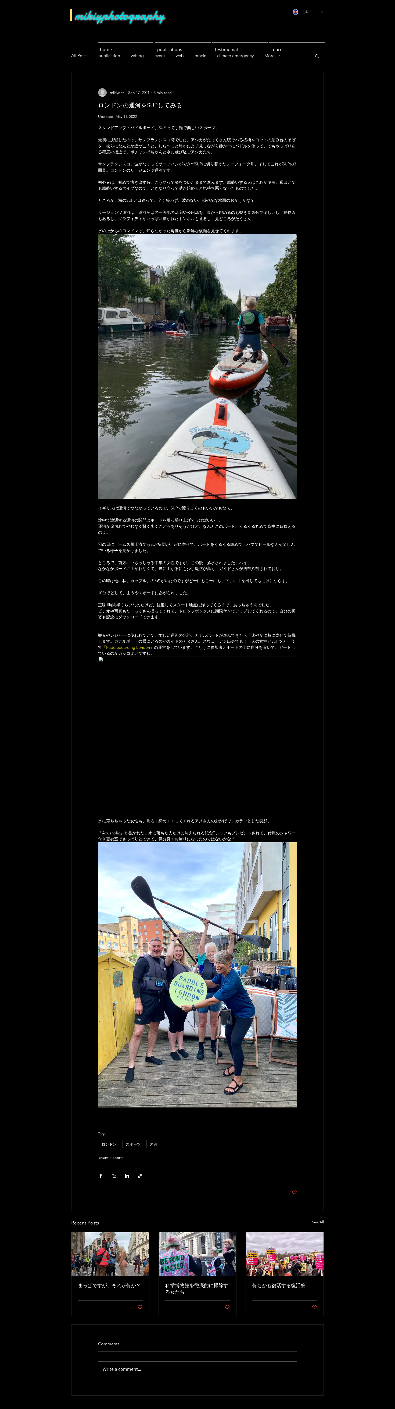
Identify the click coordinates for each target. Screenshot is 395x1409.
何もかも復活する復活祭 (279, 1285)
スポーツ (133, 1144)
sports (118, 1157)
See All (318, 1222)
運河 (153, 1144)
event (104, 1157)
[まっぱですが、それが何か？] (110, 1254)
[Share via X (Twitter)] (113, 1175)
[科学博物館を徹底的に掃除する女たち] (197, 1254)
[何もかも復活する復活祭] (285, 1254)
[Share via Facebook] (100, 1175)
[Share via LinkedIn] (127, 1175)
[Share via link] (140, 1175)
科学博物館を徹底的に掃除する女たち (196, 1289)
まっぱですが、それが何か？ (109, 1285)
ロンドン (109, 1144)
